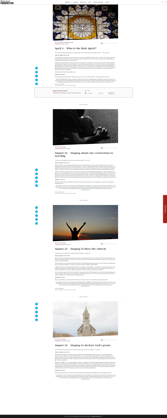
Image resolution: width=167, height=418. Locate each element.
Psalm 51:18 (87, 253)
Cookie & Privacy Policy (96, 416)
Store (89, 2)
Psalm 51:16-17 (66, 352)
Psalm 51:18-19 (66, 255)
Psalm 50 (75, 171)
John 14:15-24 (66, 55)
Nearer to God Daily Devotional (67, 85)
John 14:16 (105, 52)
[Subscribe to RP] (37, 84)
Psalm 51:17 (97, 349)
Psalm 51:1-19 (66, 162)
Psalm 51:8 (87, 160)
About (107, 2)
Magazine (67, 2)
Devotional (83, 2)
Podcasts (75, 2)
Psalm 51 (111, 165)
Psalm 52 (95, 177)
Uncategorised (59, 288)
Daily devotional (60, 84)
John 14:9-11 (99, 64)
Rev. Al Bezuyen (61, 146)
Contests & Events (98, 2)
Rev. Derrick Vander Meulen (65, 42)
